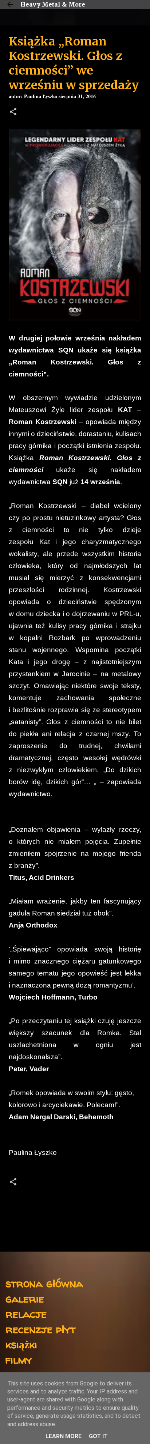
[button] (13, 112)
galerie (24, 1298)
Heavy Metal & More (52, 4)
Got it (98, 1436)
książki (21, 1344)
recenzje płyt (40, 1328)
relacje (26, 1313)
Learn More (64, 1436)
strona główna (44, 1283)
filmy (18, 1359)
